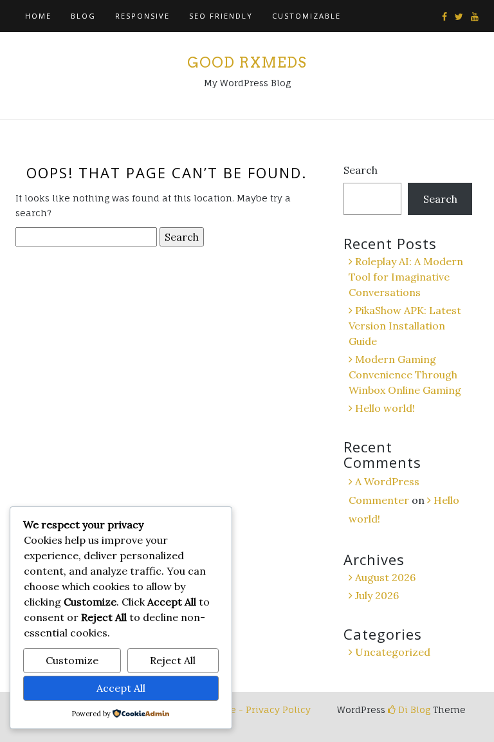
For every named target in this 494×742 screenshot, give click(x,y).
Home (38, 16)
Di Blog (413, 709)
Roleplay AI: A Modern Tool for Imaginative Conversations (406, 277)
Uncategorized (392, 651)
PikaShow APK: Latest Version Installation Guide (405, 326)
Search (360, 169)
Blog (83, 16)
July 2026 (377, 595)
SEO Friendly (221, 16)
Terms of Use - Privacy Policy (243, 709)
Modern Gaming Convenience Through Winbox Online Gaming (405, 374)
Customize (72, 660)
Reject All (173, 660)
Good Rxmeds (247, 62)
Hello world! (385, 408)
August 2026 (385, 577)
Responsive (142, 16)
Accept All (120, 688)
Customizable (306, 16)
